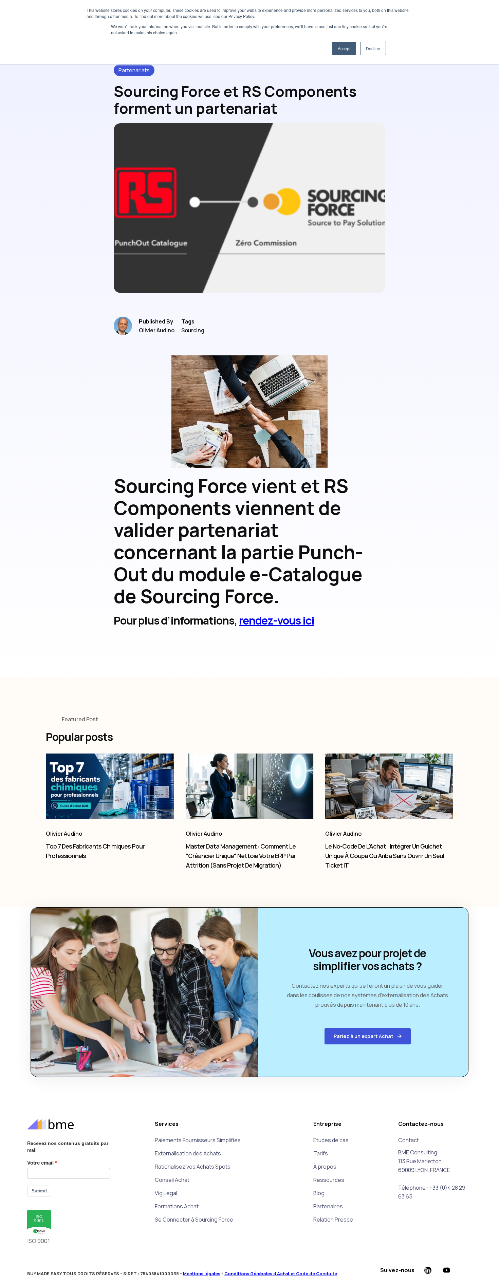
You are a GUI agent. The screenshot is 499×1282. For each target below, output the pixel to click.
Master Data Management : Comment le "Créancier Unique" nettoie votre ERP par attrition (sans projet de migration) (241, 855)
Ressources (328, 1180)
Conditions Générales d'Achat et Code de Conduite (280, 1273)
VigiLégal (166, 1193)
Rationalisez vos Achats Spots (192, 1166)
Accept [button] (344, 48)
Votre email (40, 1163)
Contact (408, 1140)
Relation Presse (333, 1219)
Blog (319, 1193)
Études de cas (331, 1140)
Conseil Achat (172, 1180)
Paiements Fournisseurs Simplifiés (198, 1140)
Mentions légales (201, 1273)
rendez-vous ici (276, 620)
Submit (39, 1190)
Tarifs (320, 1153)
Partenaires (328, 1206)
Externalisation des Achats (188, 1153)
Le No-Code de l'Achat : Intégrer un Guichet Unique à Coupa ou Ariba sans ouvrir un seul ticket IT (384, 855)
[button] (368, 1036)
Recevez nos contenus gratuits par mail (67, 1146)
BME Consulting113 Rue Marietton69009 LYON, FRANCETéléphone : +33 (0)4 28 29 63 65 (431, 1174)
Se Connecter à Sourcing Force (194, 1219)
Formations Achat (177, 1206)
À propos (324, 1166)
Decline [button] (373, 48)
